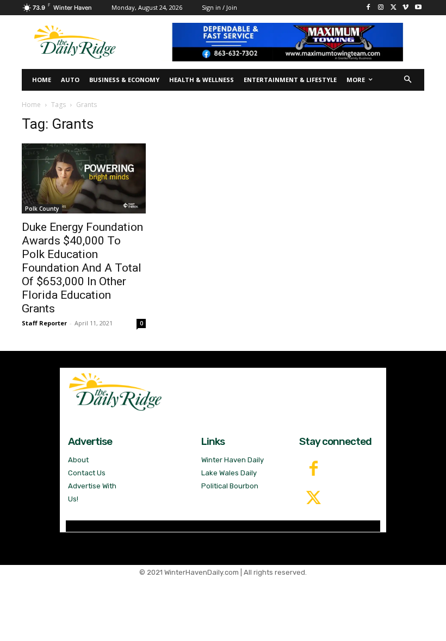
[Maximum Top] (292, 42)
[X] (393, 8)
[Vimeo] (405, 8)
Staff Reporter (44, 323)
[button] (408, 80)
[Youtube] (418, 8)
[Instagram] (381, 8)
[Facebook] (368, 8)
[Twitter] (314, 498)
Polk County (42, 208)
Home (31, 104)
